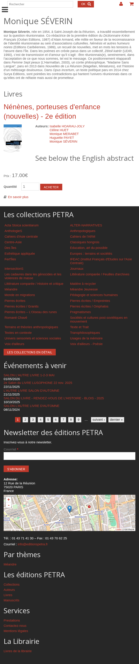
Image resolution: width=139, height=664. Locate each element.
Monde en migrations (20, 295)
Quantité (10, 186)
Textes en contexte (18, 333)
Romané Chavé (16, 317)
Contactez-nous (15, 626)
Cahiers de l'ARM (82, 236)
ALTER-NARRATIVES (86, 225)
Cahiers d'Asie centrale (21, 236)
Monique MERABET (64, 134)
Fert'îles (10, 259)
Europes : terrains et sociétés (91, 253)
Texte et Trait (79, 327)
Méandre (11, 289)
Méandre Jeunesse (84, 289)
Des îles (10, 248)
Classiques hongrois (84, 242)
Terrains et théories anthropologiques (31, 327)
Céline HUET (59, 130)
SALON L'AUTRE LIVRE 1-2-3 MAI (29, 375)
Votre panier (130, 5)
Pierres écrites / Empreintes (90, 301)
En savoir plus (18, 197)
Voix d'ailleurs (14, 344)
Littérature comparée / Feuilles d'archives (99, 274)
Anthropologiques (82, 231)
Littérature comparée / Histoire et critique (34, 284)
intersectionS (14, 268)
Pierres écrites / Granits (22, 306)
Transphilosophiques (85, 333)
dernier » (116, 419)
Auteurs (9, 590)
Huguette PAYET (62, 138)
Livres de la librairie (18, 651)
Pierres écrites (15, 301)
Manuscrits (11, 600)
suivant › (98, 419)
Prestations (12, 620)
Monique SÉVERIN (63, 141)
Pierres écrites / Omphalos (89, 306)
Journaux (76, 268)
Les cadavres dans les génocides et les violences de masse (33, 276)
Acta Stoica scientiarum (22, 225)
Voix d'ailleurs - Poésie (86, 344)
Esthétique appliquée (20, 253)
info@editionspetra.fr (33, 544)
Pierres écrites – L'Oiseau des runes (31, 312)
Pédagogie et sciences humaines (94, 295)
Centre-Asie (13, 242)
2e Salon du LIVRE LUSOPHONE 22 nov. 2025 (38, 383)
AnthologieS (13, 231)
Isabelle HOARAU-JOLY (67, 126)
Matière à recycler (83, 284)
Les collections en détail (29, 352)
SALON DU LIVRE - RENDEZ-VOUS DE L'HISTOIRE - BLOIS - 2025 (54, 398)
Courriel (11, 449)
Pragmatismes (80, 312)
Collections (12, 584)
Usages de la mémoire (86, 338)
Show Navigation (5, 5)
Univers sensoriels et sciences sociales (33, 338)
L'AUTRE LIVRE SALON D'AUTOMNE (31, 390)
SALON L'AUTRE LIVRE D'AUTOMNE (31, 406)
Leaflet (118, 529)
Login (119, 5)
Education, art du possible (89, 248)
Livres (8, 595)
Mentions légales (16, 631)
